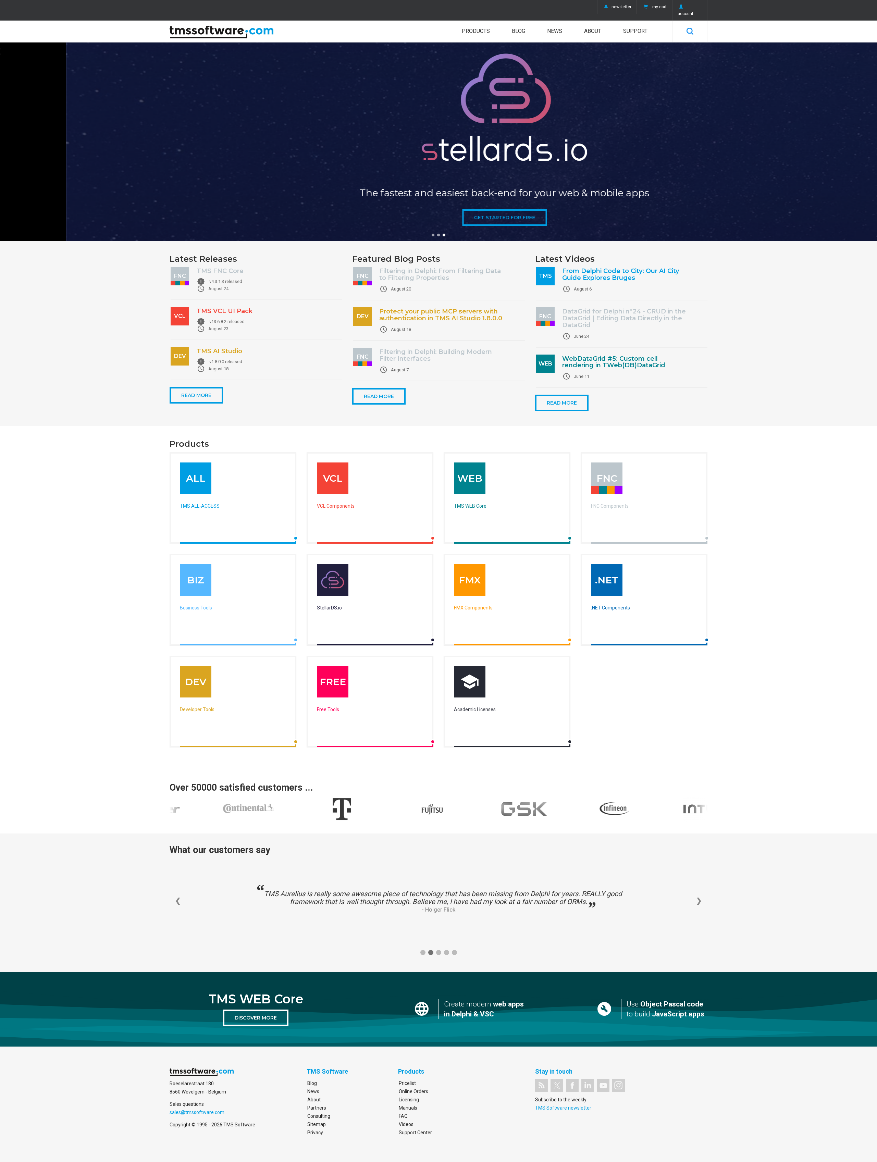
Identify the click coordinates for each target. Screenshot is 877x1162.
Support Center (415, 1132)
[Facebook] (572, 1085)
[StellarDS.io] (332, 581)
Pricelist (407, 1083)
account (685, 13)
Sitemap (316, 1124)
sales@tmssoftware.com (197, 1112)
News (554, 31)
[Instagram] (618, 1085)
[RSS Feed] (541, 1085)
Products (476, 31)
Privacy (315, 1132)
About (592, 31)
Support (635, 31)
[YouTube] (603, 1085)
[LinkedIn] (587, 1085)
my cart (659, 6)
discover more (256, 1018)
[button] (433, 235)
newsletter (621, 6)
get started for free (438, 217)
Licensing (409, 1099)
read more (196, 395)
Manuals (408, 1108)
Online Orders (413, 1091)
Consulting (318, 1116)
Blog (518, 31)
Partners (316, 1108)
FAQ (403, 1116)
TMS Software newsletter (563, 1108)
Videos (406, 1124)
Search (690, 31)
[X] (557, 1085)
